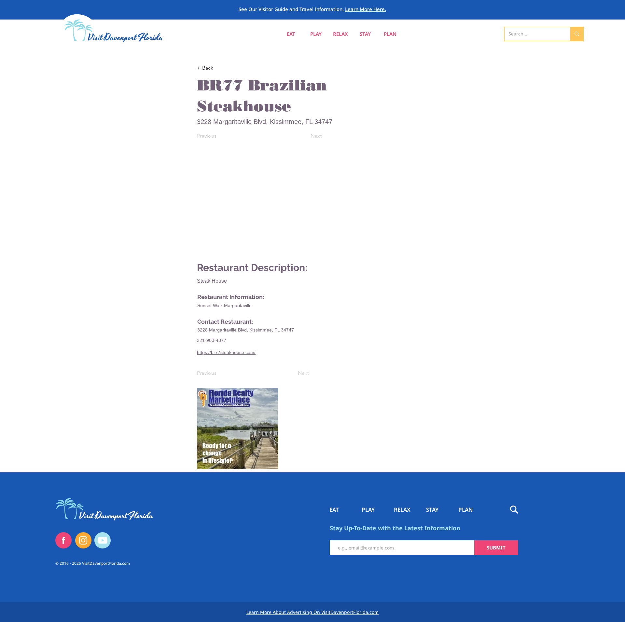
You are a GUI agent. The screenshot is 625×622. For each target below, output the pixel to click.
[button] (390, 34)
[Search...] (576, 34)
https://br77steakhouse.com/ (226, 352)
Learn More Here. (365, 9)
